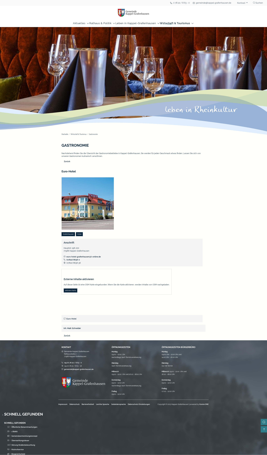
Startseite (65, 134)
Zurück (67, 161)
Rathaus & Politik (100, 23)
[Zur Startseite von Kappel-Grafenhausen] (133, 13)
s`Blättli (14, 432)
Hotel (79, 234)
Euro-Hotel (71, 319)
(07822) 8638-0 (73, 260)
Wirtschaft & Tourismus (175, 23)
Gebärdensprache (118, 404)
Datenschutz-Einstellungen (139, 404)
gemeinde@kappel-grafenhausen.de (213, 3)
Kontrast (241, 3)
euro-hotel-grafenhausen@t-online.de (83, 257)
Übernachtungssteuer (20, 441)
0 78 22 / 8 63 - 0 (181, 3)
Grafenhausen (68, 234)
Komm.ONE (204, 404)
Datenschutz (74, 404)
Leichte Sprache (102, 404)
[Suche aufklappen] (264, 422)
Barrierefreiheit (88, 404)
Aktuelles (79, 23)
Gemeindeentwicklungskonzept (24, 436)
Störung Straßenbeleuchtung (23, 445)
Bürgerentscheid (18, 454)
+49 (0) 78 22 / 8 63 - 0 (73, 363)
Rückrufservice (17, 450)
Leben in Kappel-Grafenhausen (135, 23)
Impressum (62, 404)
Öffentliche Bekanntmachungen (24, 427)
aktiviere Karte (70, 290)
